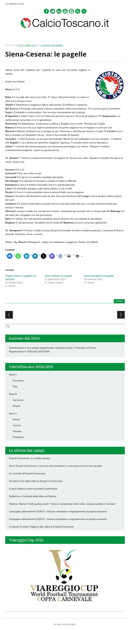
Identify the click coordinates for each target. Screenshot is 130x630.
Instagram (71, 11)
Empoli (16, 406)
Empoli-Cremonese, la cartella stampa (29, 458)
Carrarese (18, 400)
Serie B (13, 394)
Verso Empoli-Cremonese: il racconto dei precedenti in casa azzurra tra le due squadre (55, 465)
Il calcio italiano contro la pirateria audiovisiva (33, 488)
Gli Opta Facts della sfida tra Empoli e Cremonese (36, 481)
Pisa (15, 386)
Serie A (13, 374)
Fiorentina (18, 380)
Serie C (13, 413)
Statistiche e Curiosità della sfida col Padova (32, 496)
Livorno (17, 425)
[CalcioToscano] (65, 27)
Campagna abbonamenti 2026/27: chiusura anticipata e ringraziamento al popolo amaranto (58, 511)
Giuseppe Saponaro (52, 45)
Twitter (52, 11)
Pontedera (18, 437)
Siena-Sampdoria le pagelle (99, 275)
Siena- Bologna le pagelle (58, 275)
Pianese (17, 431)
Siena (119, 301)
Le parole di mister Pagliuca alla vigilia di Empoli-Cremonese (41, 526)
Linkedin (58, 11)
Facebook (46, 11)
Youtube (65, 11)
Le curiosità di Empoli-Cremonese (27, 473)
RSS (77, 11)
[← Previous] (9, 315)
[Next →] (121, 315)
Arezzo (16, 419)
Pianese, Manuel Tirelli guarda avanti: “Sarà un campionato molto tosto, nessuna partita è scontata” (62, 503)
